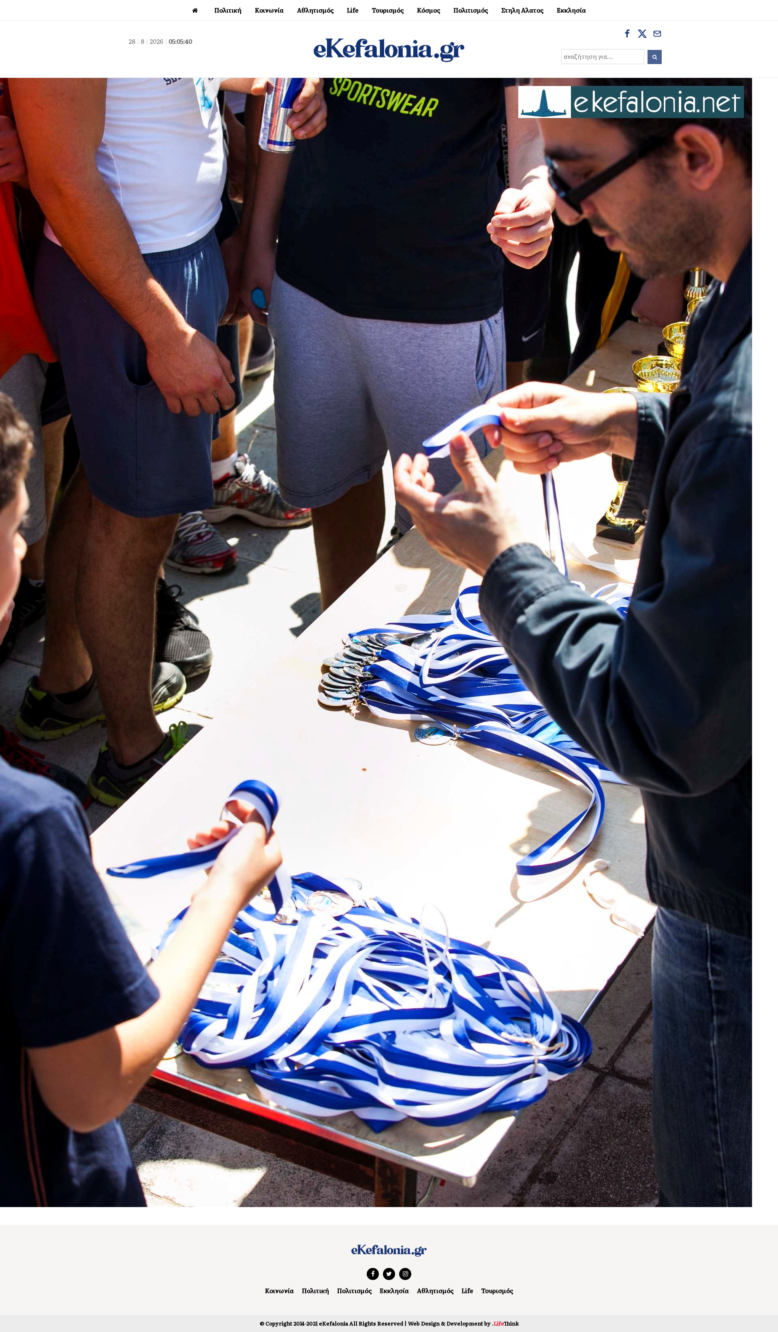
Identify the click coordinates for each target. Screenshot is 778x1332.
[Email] (657, 34)
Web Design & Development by (463, 1323)
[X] (642, 34)
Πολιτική (315, 1290)
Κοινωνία (279, 1290)
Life (467, 1290)
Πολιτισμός (354, 1290)
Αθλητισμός (435, 1290)
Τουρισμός (497, 1290)
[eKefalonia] (389, 49)
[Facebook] (627, 34)
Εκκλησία (394, 1290)
